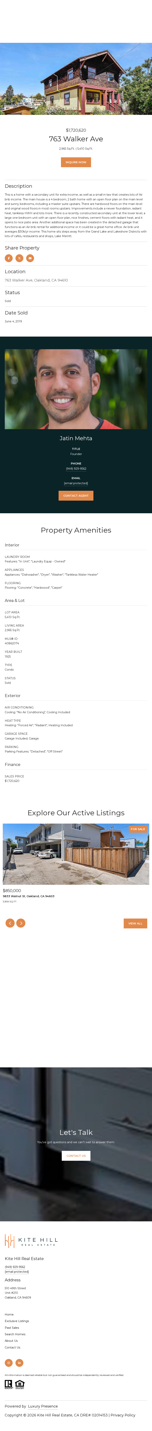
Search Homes (15, 1334)
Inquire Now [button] (76, 162)
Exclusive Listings (17, 1321)
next (20, 923)
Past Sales (12, 1328)
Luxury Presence (43, 1406)
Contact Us (12, 1347)
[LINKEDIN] (19, 1363)
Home (9, 1314)
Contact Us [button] (76, 1156)
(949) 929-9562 (76, 468)
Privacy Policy (123, 1415)
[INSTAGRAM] (9, 1363)
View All (135, 923)
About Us (11, 1341)
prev (10, 923)
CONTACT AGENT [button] (76, 495)
